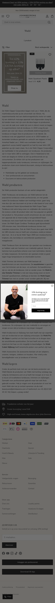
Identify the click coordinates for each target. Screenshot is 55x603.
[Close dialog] (52, 286)
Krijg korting (41, 310)
